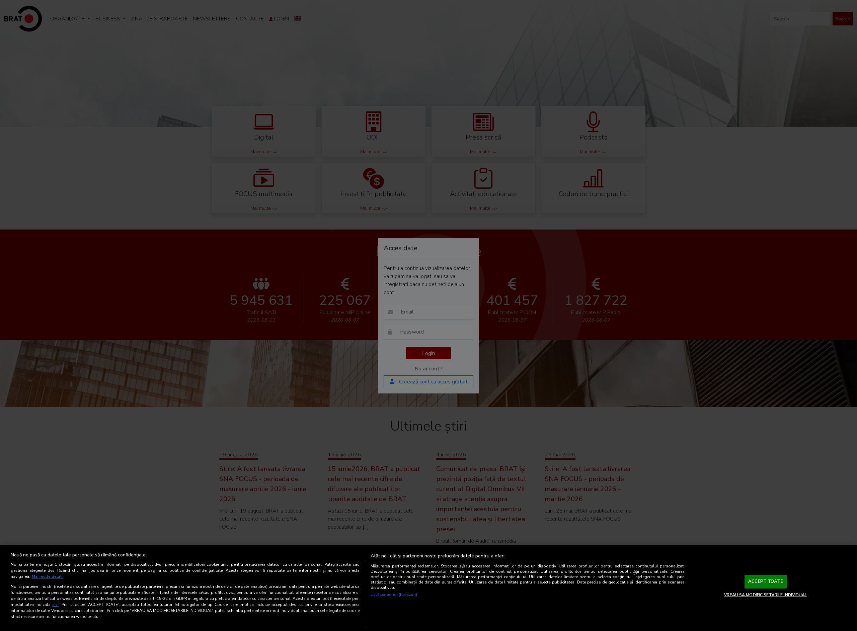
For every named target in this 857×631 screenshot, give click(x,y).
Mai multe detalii (48, 576)
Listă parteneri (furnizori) (394, 594)
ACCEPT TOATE (765, 581)
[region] (428, 588)
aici (55, 604)
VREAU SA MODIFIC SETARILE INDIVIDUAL (765, 595)
